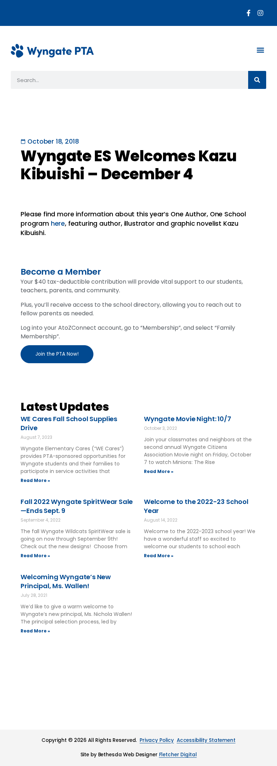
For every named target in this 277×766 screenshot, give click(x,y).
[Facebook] (248, 13)
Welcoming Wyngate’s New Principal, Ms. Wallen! (66, 581)
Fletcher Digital (178, 754)
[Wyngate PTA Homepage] (52, 51)
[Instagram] (260, 13)
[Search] (257, 80)
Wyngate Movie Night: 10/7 (187, 418)
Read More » (35, 480)
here (58, 223)
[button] (260, 50)
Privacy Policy (157, 740)
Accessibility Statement (206, 740)
